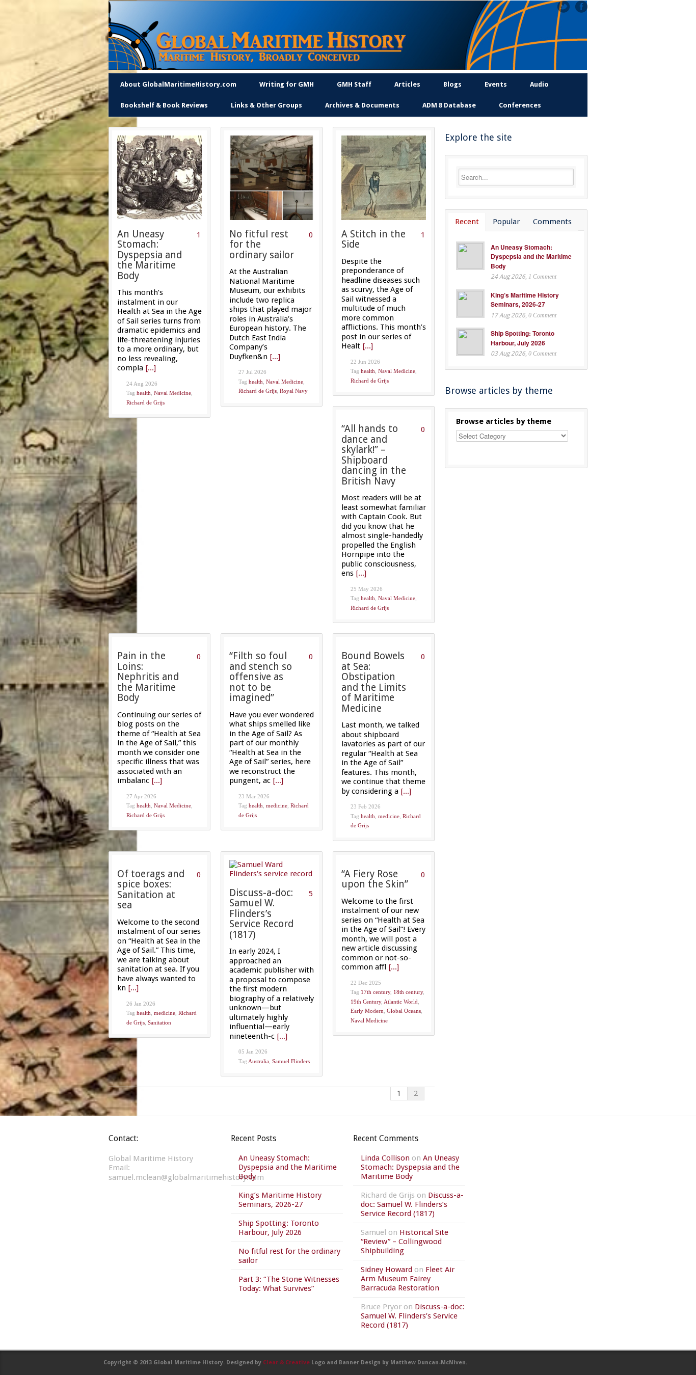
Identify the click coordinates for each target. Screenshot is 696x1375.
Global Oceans (404, 1011)
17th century (375, 992)
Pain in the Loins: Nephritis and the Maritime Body (148, 677)
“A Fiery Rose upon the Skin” (374, 879)
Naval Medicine (172, 393)
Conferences (520, 105)
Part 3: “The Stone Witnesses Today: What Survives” (288, 1284)
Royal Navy (294, 391)
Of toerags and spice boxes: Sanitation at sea (150, 889)
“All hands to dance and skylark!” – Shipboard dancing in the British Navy (373, 455)
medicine (276, 805)
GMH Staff (354, 84)
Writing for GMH (286, 84)
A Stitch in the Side (373, 239)
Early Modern (367, 1011)
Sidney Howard (386, 1269)
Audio (539, 84)
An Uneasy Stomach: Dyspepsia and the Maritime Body (149, 255)
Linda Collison (385, 1158)
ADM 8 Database (449, 105)
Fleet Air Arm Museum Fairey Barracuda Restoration (407, 1278)
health (144, 393)
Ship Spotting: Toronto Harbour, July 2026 (522, 338)
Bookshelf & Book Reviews (164, 105)
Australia (258, 1061)
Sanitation (159, 1022)
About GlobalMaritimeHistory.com (178, 84)
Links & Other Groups (266, 105)
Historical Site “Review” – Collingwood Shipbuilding (404, 1241)
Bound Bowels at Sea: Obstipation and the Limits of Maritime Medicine (373, 682)
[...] (151, 367)
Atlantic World (401, 1002)
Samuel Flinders (291, 1061)
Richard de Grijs (145, 402)
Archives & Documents (362, 105)
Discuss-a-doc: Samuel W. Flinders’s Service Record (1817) (261, 913)
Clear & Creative (286, 1362)
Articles (407, 84)
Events (496, 84)
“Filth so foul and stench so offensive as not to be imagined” (260, 677)
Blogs (452, 84)
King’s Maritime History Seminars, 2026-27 (525, 299)
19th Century (366, 1002)
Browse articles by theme (503, 421)
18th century (408, 992)
